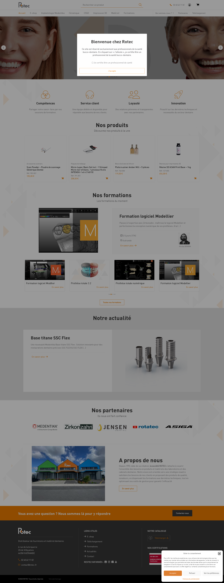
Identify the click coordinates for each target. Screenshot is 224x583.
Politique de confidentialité (191, 579)
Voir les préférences (211, 573)
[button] (219, 553)
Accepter (173, 573)
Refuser (192, 573)
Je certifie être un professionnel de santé (112, 62)
